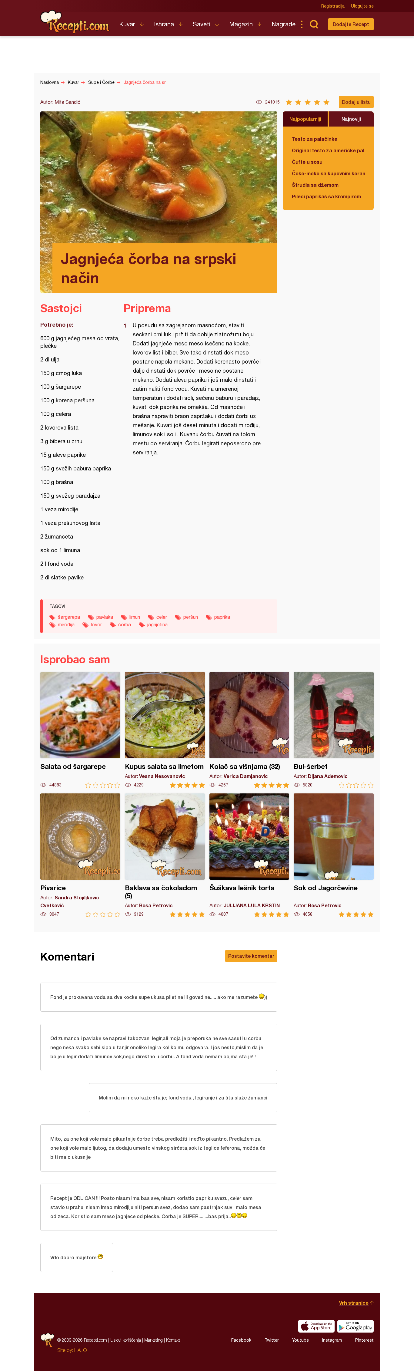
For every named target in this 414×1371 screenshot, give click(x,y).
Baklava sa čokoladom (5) (165, 855)
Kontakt (173, 1340)
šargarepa (69, 617)
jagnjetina (157, 624)
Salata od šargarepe (80, 730)
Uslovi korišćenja (125, 1340)
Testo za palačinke (314, 139)
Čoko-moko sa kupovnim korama (328, 173)
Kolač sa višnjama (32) (249, 730)
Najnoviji (351, 119)
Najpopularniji (305, 119)
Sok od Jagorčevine (334, 855)
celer (161, 617)
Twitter (272, 1340)
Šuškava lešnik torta (249, 855)
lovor (96, 624)
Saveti (201, 24)
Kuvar (127, 24)
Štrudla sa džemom (315, 185)
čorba (124, 624)
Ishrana (164, 24)
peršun (190, 617)
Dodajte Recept (351, 24)
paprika (222, 617)
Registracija (333, 6)
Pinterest (364, 1340)
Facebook (241, 1340)
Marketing (153, 1340)
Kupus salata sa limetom (165, 730)
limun (134, 617)
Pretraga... (313, 24)
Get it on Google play (355, 1326)
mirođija (66, 624)
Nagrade (283, 24)
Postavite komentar (251, 956)
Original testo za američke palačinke (328, 150)
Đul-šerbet (334, 730)
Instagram (332, 1340)
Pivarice (80, 855)
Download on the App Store (316, 1326)
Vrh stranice (354, 1303)
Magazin (241, 24)
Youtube (300, 1340)
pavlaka (104, 617)
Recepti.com (75, 22)
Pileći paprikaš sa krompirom (326, 196)
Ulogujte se (362, 6)
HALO (80, 1350)
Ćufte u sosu (307, 162)
